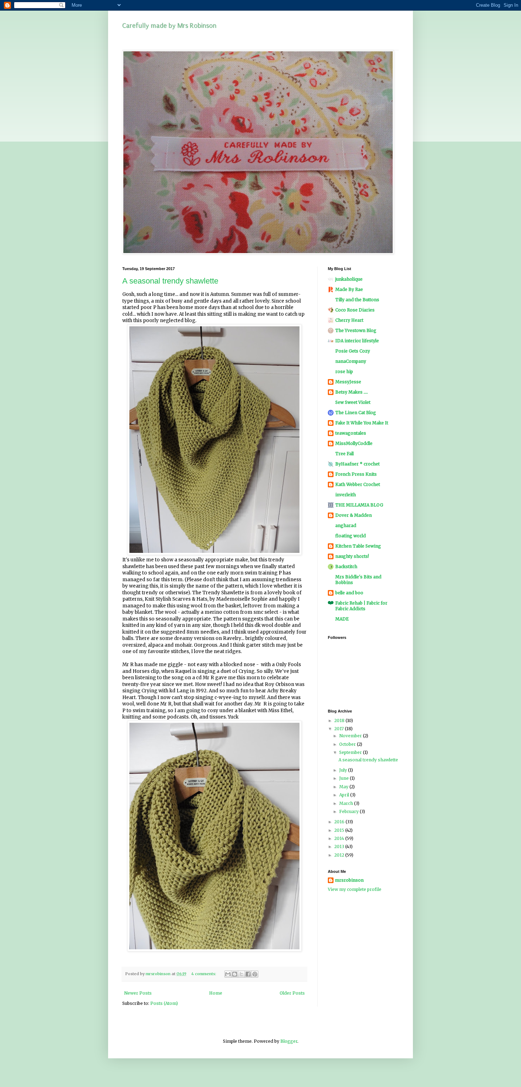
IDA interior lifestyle (357, 340)
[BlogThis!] (234, 974)
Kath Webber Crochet (357, 484)
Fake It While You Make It (361, 422)
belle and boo (349, 592)
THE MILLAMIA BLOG (359, 505)
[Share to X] (241, 974)
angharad (345, 525)
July (343, 770)
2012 (339, 855)
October (348, 744)
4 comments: (204, 973)
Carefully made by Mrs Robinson (169, 26)
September (351, 752)
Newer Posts (138, 993)
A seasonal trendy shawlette (170, 280)
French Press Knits (356, 474)
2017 (339, 728)
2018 (340, 720)
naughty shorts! (352, 556)
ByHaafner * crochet (357, 464)
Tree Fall (344, 453)
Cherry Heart (349, 320)
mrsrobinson (349, 880)
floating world (350, 535)
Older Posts (292, 993)
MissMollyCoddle (353, 443)
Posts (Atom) (164, 1003)
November (351, 735)
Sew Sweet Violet (352, 402)
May (344, 786)
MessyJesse (348, 381)
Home (215, 993)
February (349, 811)
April (344, 794)
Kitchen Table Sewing (358, 546)
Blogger (288, 1041)
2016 (340, 821)
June (344, 778)
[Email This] (227, 974)
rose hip (344, 371)
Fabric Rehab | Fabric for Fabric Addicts (361, 605)
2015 (339, 830)
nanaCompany (350, 361)
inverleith (345, 494)
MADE (342, 619)
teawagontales (350, 433)
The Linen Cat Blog (355, 412)
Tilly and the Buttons (357, 299)
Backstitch (346, 566)
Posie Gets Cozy (352, 351)
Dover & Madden (353, 515)
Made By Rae (349, 289)
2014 (339, 838)
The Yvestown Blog (355, 330)
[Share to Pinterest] (254, 974)
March (346, 803)
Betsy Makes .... (351, 392)
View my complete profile (354, 889)
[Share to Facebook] (248, 974)
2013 (339, 846)
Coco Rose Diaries (355, 310)
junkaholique (349, 279)
